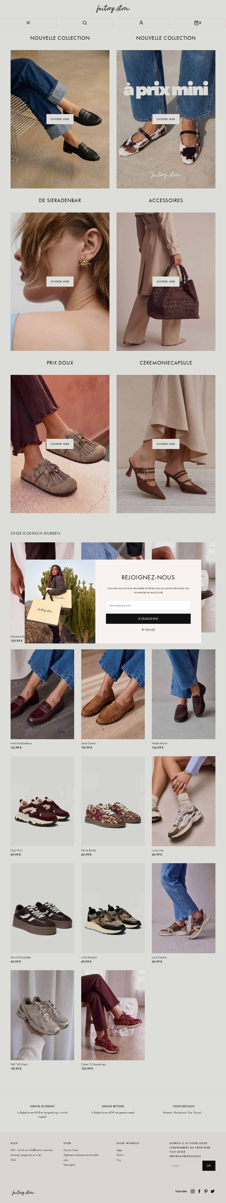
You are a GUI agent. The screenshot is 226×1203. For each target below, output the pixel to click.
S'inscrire (148, 618)
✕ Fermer (148, 630)
